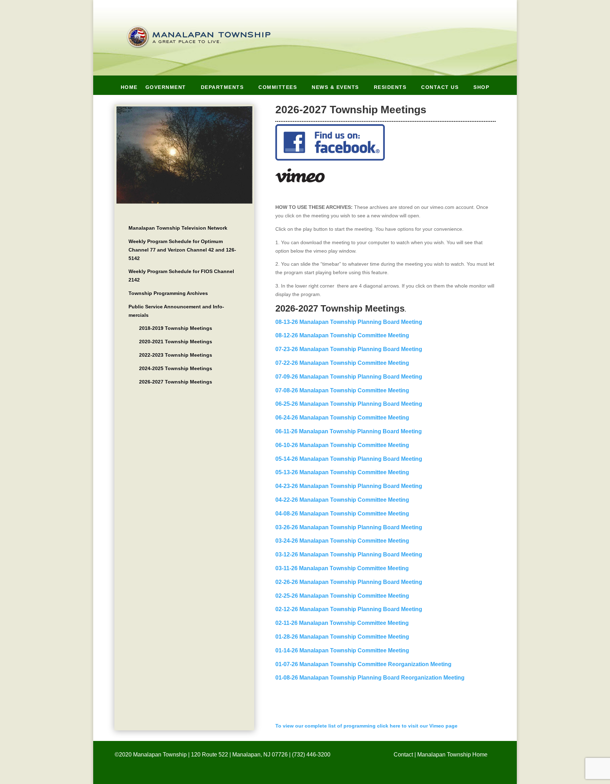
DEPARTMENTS (222, 88)
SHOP (481, 88)
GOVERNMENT (165, 88)
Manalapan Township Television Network (177, 228)
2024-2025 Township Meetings (175, 368)
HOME (129, 88)
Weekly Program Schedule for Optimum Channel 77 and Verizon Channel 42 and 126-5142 (182, 250)
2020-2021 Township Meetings (175, 341)
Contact (403, 755)
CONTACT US (440, 88)
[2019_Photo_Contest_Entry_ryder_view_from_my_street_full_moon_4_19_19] (184, 202)
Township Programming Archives (168, 293)
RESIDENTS (390, 88)
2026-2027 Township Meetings (175, 382)
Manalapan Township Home (452, 755)
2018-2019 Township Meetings (175, 328)
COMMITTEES (277, 88)
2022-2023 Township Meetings (175, 355)
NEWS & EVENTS (335, 88)
